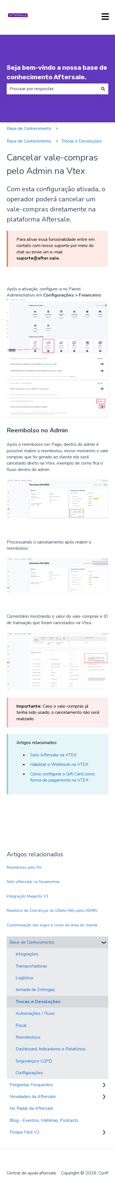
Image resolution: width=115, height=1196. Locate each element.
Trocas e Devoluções (81, 141)
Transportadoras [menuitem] (31, 966)
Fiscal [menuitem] (21, 1025)
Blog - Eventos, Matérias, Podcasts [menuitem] (43, 1120)
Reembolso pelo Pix (24, 867)
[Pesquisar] (103, 88)
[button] (103, 942)
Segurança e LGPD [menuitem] (34, 1061)
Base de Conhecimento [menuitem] (31, 942)
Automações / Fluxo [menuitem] (35, 1013)
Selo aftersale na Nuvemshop (33, 881)
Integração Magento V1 (28, 896)
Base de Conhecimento (29, 128)
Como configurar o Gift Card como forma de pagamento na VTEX (62, 777)
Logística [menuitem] (24, 978)
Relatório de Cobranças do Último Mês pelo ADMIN (52, 910)
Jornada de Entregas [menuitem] (35, 990)
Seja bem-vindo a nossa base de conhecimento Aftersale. (57, 72)
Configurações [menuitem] (29, 1073)
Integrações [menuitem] (27, 954)
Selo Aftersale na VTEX (53, 755)
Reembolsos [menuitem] (28, 1037)
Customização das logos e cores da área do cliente (52, 925)
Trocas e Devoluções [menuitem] (38, 1002)
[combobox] (52, 88)
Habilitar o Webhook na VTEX (59, 764)
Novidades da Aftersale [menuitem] (32, 1097)
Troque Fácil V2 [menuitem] (24, 1132)
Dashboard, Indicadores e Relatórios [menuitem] (51, 1049)
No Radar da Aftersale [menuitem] (31, 1108)
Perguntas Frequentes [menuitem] (31, 1085)
